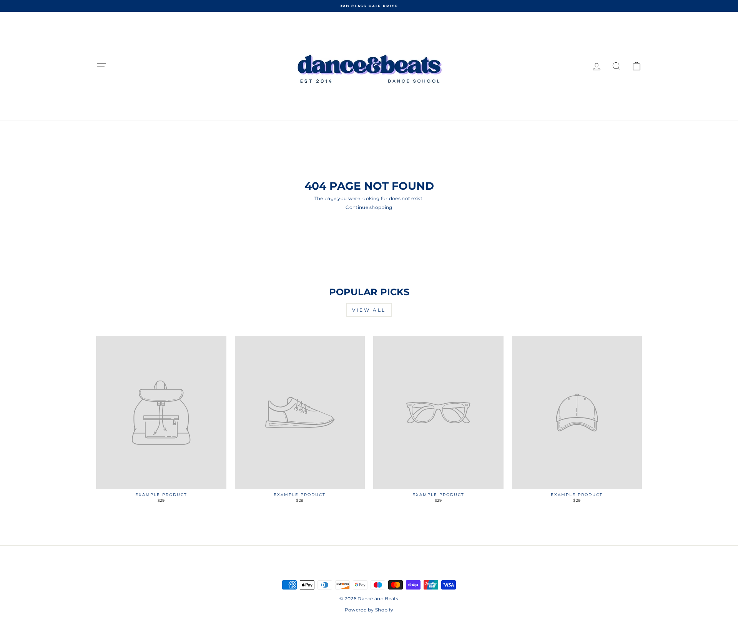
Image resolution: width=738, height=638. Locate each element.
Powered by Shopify (369, 610)
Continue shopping (369, 207)
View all (369, 310)
